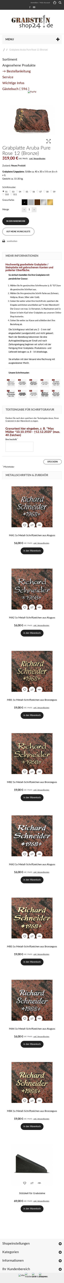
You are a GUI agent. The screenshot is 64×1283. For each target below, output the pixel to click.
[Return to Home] (4, 50)
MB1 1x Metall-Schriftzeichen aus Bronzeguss (32, 700)
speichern (52, 462)
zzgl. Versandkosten (37, 159)
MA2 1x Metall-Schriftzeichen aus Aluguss (32, 617)
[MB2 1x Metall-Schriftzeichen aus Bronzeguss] (32, 753)
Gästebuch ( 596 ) (15, 89)
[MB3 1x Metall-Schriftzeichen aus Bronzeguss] (32, 918)
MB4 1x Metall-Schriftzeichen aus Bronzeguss (32, 1111)
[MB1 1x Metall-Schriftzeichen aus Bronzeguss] (32, 671)
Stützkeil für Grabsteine (32, 1193)
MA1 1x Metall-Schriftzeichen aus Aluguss (32, 535)
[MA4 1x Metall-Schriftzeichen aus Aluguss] (32, 1000)
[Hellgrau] (31, 202)
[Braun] (37, 202)
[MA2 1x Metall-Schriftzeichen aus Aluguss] (32, 589)
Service (7, 77)
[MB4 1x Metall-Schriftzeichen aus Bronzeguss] (32, 1082)
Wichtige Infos (13, 83)
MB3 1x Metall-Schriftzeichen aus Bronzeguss (32, 946)
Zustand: (6, 166)
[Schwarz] (24, 202)
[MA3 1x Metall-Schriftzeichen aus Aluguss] (32, 836)
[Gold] (50, 202)
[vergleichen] (32, 525)
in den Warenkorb (15, 221)
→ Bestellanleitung (16, 71)
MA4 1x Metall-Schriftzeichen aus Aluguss (32, 1029)
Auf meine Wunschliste (18, 232)
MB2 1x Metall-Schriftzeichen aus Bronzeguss (32, 782)
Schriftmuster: (9, 187)
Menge (5, 210)
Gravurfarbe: (8, 200)
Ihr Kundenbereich (16, 1269)
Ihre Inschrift (11, 439)
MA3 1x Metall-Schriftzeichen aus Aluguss (32, 864)
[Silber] (43, 202)
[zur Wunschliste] (25, 525)
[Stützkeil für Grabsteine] (32, 1164)
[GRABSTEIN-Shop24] (32, 22)
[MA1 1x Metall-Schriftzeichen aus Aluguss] (32, 507)
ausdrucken (12, 241)
